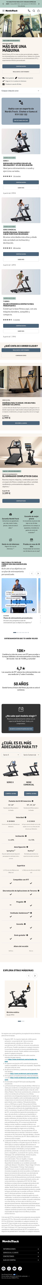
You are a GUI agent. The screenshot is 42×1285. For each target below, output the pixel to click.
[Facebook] (3, 1269)
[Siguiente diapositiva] (38, 4)
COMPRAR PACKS (21, 501)
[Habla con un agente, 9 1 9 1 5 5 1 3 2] (29, 10)
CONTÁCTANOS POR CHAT (21, 120)
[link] (11, 10)
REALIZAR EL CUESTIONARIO (21, 71)
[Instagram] (9, 1269)
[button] (3, 10)
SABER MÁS (21, 187)
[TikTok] (20, 1269)
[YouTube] (14, 1269)
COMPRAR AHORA (21, 66)
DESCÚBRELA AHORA (21, 423)
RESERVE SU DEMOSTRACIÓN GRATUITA (21, 729)
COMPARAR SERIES (21, 355)
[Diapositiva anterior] (3, 4)
